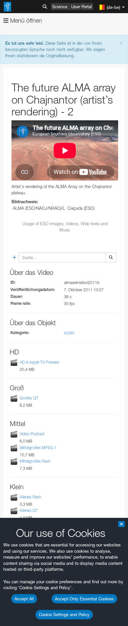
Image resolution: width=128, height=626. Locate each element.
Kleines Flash (30, 496)
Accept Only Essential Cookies (84, 598)
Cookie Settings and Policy (64, 614)
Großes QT (29, 398)
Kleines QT (29, 510)
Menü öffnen (25, 20)
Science (59, 6)
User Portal (81, 6)
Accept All (24, 598)
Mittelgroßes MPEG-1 (38, 447)
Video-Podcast (32, 434)
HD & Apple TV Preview (39, 362)
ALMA (69, 332)
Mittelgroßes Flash (35, 461)
